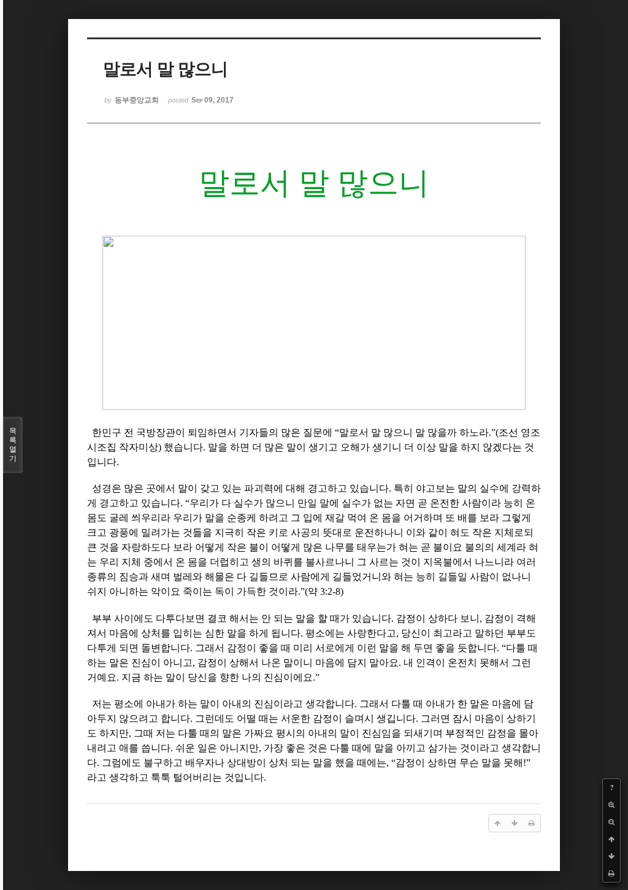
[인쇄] (611, 873)
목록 (13, 445)
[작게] (611, 821)
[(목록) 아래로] (611, 856)
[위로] (611, 839)
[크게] (611, 804)
